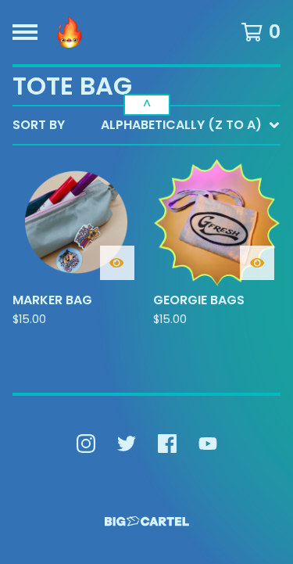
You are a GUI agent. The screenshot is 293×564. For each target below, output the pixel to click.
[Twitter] (126, 443)
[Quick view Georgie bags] (257, 263)
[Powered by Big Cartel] (147, 521)
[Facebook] (167, 443)
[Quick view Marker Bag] (117, 263)
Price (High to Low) (171, 366)
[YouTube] (207, 443)
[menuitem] (146, 125)
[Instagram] (86, 443)
